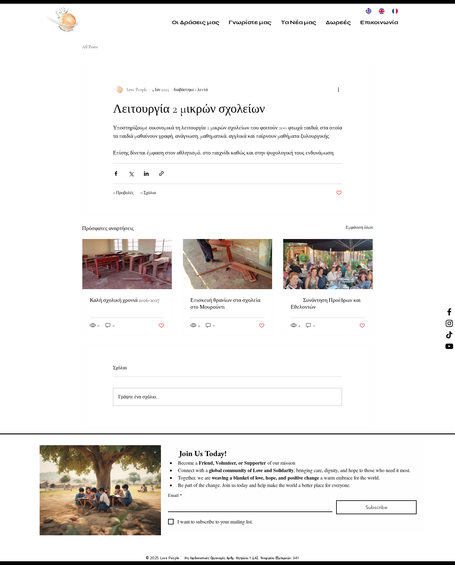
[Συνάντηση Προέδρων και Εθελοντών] (328, 264)
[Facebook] (449, 312)
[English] (380, 11)
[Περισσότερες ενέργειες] (338, 89)
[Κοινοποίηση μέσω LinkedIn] (146, 173)
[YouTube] (449, 346)
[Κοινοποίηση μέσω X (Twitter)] (131, 173)
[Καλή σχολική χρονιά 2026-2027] (127, 264)
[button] (195, 22)
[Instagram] (449, 323)
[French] (393, 11)
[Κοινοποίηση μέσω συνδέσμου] (161, 173)
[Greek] (367, 11)
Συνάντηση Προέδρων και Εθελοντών (326, 303)
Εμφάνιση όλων (359, 227)
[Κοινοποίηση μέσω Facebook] (116, 173)
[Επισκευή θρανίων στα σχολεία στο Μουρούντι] (227, 264)
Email (175, 495)
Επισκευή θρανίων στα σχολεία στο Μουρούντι (225, 303)
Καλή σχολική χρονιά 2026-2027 (125, 300)
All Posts (90, 47)
